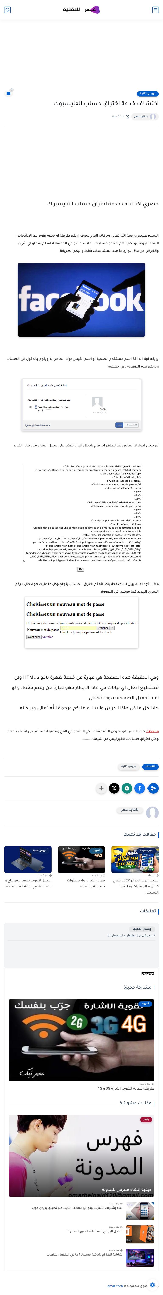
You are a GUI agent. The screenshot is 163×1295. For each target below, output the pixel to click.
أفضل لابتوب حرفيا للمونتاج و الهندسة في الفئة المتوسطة (28, 884)
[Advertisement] (81, 57)
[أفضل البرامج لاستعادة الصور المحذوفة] (140, 1234)
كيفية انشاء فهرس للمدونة (126, 1190)
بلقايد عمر (141, 116)
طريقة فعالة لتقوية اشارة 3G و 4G (125, 1089)
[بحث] (7, 10)
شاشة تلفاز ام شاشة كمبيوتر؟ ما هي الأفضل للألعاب (84, 1255)
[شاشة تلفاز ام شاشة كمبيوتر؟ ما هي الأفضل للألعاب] (140, 1258)
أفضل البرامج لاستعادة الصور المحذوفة (94, 1231)
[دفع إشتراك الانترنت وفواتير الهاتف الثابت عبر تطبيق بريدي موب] (140, 1211)
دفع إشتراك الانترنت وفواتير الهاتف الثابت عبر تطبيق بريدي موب (77, 1208)
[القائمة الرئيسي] (155, 10)
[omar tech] (81, 10)
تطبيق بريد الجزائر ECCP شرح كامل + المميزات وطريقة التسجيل (136, 887)
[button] (139, 788)
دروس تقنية (148, 93)
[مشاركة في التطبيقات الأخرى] (101, 788)
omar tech (115, 1286)
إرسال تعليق (142, 929)
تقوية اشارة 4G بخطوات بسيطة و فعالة (86, 884)
